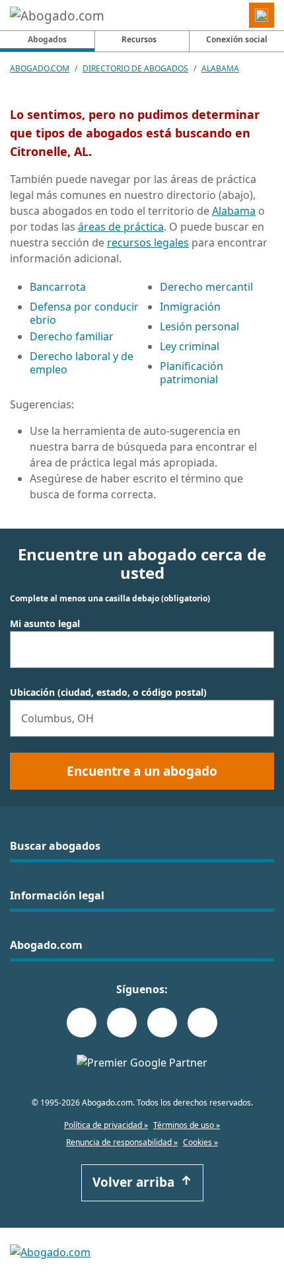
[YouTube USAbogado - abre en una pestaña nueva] (202, 1022)
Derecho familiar (72, 336)
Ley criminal (189, 346)
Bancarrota (58, 286)
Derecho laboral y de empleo (81, 363)
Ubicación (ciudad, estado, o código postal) (108, 692)
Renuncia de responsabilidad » (122, 1142)
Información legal (57, 895)
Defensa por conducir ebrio (84, 313)
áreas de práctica (121, 226)
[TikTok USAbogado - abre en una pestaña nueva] (162, 1022)
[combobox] (142, 649)
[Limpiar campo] (258, 649)
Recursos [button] (139, 39)
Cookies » (200, 1142)
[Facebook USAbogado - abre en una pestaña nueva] (81, 1022)
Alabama (220, 68)
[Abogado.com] (57, 15)
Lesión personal (199, 326)
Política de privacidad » (106, 1125)
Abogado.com (39, 68)
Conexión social (236, 39)
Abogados (61, 39)
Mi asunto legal (45, 624)
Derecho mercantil (206, 286)
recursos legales (148, 242)
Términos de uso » (186, 1125)
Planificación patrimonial (191, 372)
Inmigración (190, 306)
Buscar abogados (55, 846)
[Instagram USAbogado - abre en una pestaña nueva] (122, 1022)
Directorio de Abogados (135, 68)
